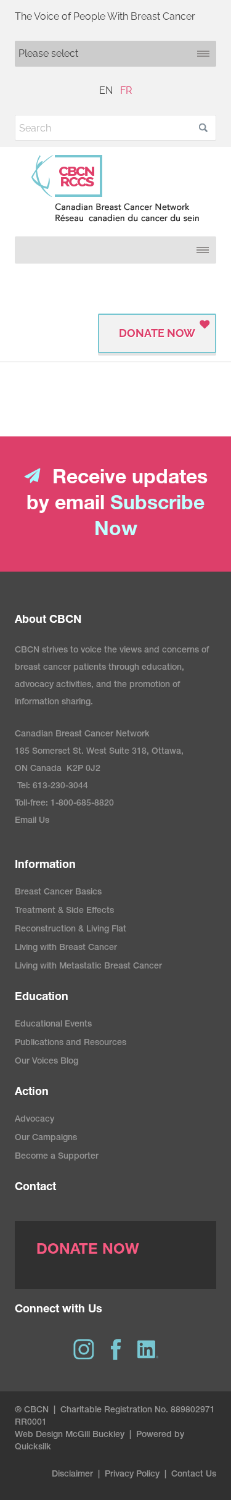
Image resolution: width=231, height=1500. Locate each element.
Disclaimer (72, 1474)
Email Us (32, 821)
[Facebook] (115, 1349)
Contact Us (193, 1474)
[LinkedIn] (148, 1349)
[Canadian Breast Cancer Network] (115, 188)
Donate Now (157, 333)
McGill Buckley (94, 1435)
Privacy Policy (132, 1474)
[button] (203, 127)
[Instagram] (83, 1349)
